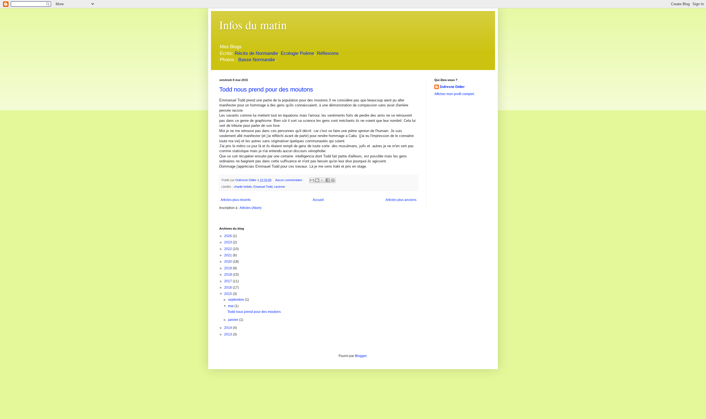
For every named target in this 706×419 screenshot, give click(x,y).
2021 (228, 255)
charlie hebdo (243, 186)
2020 (228, 262)
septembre (236, 300)
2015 (228, 294)
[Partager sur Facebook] (327, 180)
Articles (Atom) (250, 208)
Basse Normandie (256, 59)
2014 (228, 328)
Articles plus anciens (401, 200)
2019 (228, 268)
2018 (228, 274)
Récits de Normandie (256, 53)
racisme (279, 186)
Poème (307, 53)
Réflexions (328, 53)
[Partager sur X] (322, 180)
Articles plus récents (236, 200)
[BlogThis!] (317, 180)
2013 (228, 334)
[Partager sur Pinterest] (333, 180)
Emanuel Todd (262, 186)
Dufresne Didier (452, 87)
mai (231, 306)
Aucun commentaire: (289, 180)
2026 (228, 236)
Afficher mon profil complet (454, 94)
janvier (233, 320)
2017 (228, 281)
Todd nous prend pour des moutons (266, 89)
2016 (228, 287)
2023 (228, 242)
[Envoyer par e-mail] (312, 180)
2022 (228, 249)
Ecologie (289, 53)
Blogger (361, 356)
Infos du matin (253, 25)
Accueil (318, 200)
